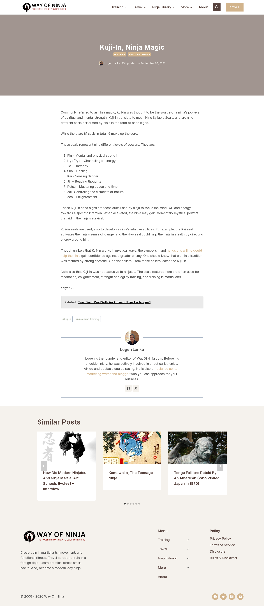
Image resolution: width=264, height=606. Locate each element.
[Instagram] (232, 596)
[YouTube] (240, 596)
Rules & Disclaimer (223, 558)
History (120, 54)
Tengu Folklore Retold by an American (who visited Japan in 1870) (196, 478)
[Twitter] (223, 596)
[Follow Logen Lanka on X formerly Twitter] (136, 388)
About (203, 7)
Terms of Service (222, 545)
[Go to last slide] (44, 466)
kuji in (66, 319)
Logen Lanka (112, 63)
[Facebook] (215, 596)
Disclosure (217, 551)
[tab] (125, 504)
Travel (162, 549)
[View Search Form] (217, 7)
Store (234, 7)
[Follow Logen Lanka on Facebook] (128, 388)
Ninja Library (167, 558)
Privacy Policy (220, 538)
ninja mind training (87, 319)
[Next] (220, 466)
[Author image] (101, 63)
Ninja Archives (139, 54)
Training (164, 540)
